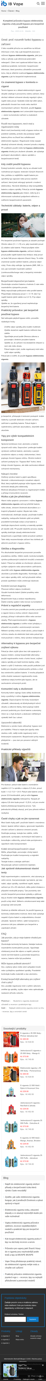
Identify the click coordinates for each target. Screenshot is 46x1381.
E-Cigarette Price (29, 1370)
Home (3, 11)
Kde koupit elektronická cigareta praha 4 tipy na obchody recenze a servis (23, 1240)
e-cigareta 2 (5, 1339)
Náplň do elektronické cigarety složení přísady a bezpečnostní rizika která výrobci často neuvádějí (22, 1187)
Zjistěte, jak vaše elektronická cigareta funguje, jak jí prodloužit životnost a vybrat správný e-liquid (24, 1200)
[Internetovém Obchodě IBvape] (12, 5)
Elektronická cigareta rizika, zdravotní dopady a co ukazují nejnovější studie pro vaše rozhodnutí (23, 1213)
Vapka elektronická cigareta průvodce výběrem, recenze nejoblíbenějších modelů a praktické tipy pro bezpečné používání (22, 1228)
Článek (11, 11)
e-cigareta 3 (5, 1336)
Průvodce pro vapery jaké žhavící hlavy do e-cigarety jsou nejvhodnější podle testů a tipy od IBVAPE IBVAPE (22, 1251)
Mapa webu (20, 1339)
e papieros (18, 1370)
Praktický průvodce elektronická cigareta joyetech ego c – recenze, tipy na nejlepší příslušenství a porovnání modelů (23, 1277)
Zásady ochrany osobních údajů (35, 1337)
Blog (17, 11)
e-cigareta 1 (5, 1343)
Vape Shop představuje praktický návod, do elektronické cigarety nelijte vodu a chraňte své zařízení (23, 1264)
